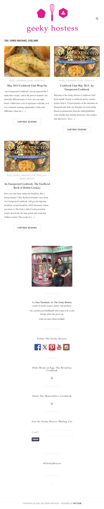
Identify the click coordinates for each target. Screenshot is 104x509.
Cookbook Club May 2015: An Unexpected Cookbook (77, 87)
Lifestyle (39, 80)
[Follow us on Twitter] (45, 347)
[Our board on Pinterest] (52, 347)
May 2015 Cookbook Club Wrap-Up (27, 85)
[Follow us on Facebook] (37, 347)
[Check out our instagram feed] (66, 347)
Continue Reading (27, 122)
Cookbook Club (24, 80)
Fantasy (25, 175)
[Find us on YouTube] (59, 347)
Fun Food (36, 175)
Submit (35, 439)
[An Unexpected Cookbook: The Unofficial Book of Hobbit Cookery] (27, 155)
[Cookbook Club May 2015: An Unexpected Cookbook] (77, 61)
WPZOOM (77, 503)
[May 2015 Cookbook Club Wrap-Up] (27, 61)
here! (62, 318)
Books (16, 175)
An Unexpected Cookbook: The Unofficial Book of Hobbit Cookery (27, 185)
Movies (31, 178)
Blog (12, 80)
